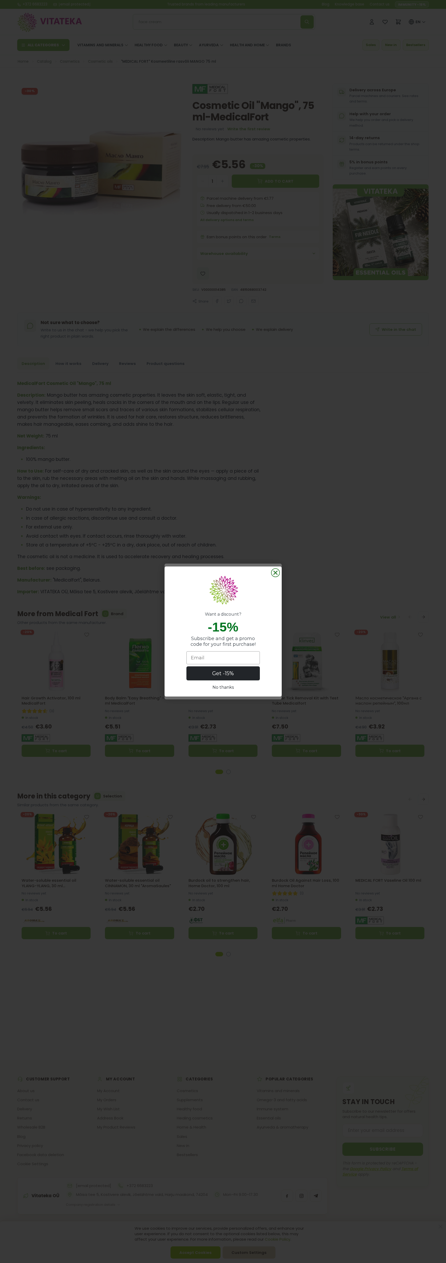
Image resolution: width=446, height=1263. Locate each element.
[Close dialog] (275, 573)
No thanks (223, 687)
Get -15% (223, 673)
